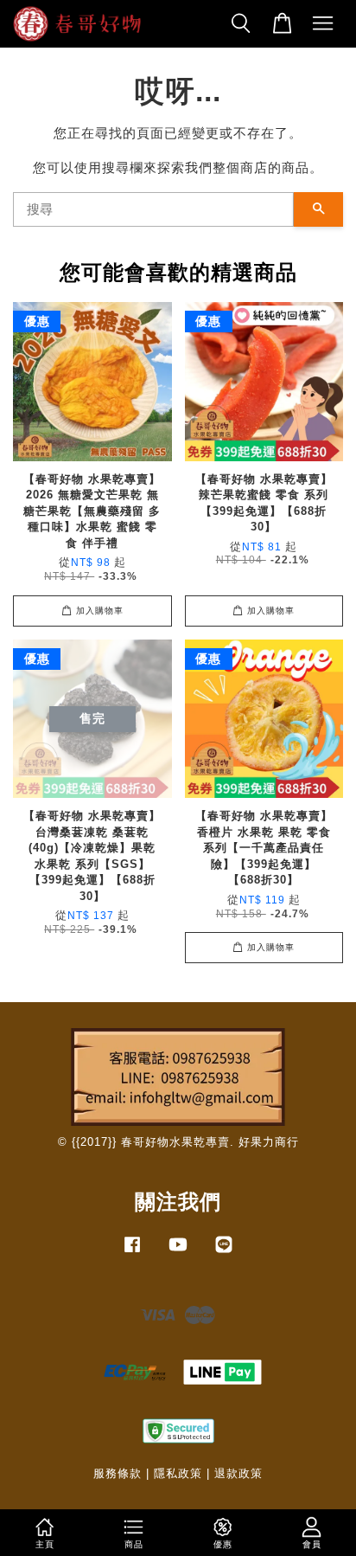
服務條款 (117, 1473)
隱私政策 (178, 1473)
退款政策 (238, 1473)
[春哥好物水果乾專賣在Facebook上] (132, 1252)
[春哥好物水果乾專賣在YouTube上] (178, 1252)
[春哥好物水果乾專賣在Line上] (224, 1252)
